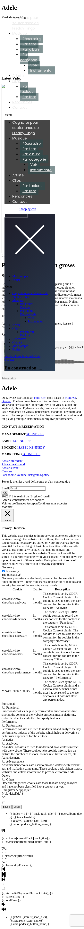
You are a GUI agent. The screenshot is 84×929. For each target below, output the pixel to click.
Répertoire (31, 38)
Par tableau (27, 89)
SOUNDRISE (35, 434)
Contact (19, 107)
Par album (31, 49)
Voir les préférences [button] (14, 503)
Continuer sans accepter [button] (52, 503)
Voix (34, 65)
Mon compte (20, 276)
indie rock (40, 397)
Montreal (70, 397)
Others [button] (6, 775)
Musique (19, 33)
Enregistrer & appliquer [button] (16, 790)
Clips (16, 81)
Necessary (12, 571)
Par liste (29, 96)
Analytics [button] (7, 739)
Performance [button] (9, 721)
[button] (27, 115)
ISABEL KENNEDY (31, 447)
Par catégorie (28, 57)
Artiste (18, 75)
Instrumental (41, 70)
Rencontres (22, 102)
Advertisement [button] (11, 757)
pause (6, 806)
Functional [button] (8, 703)
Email (5, 488)
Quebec (6, 401)
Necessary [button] (8, 567)
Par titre (29, 44)
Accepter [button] (32, 503)
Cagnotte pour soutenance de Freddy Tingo (25, 23)
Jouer (17, 806)
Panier (16, 280)
